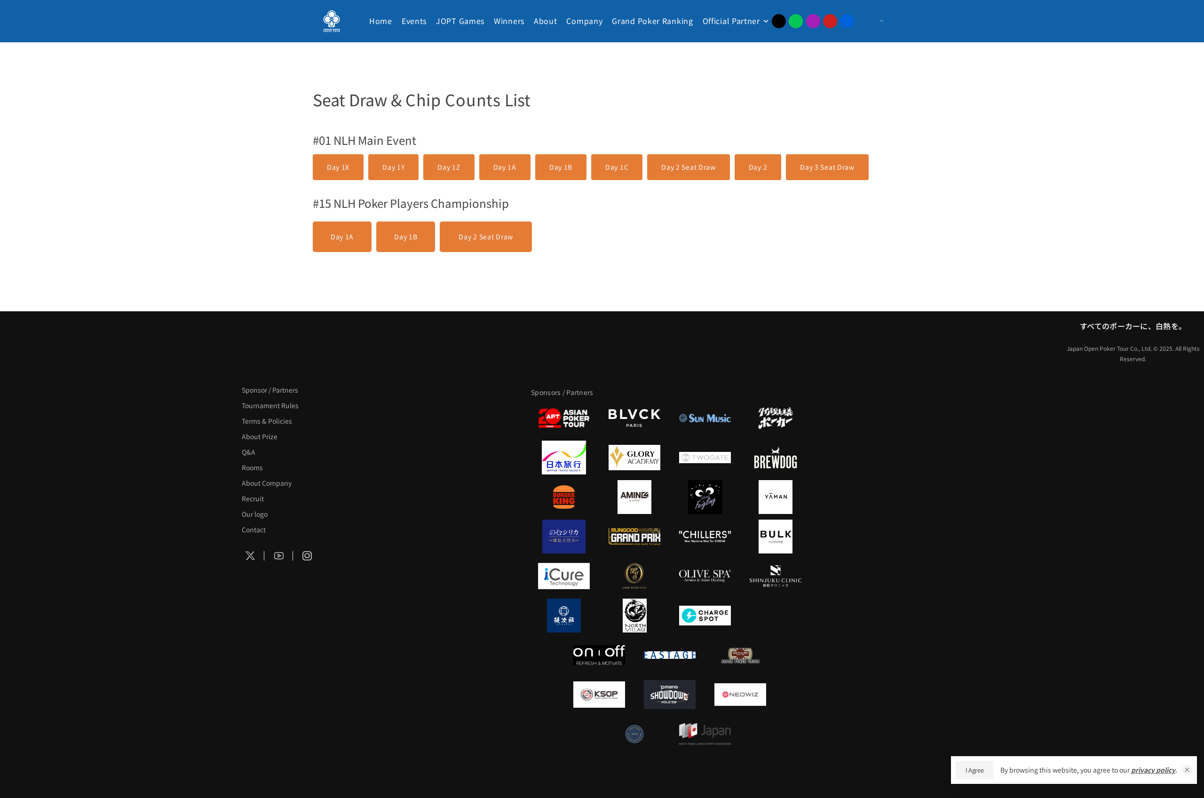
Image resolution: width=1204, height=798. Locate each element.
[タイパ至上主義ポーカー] (775, 418)
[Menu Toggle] (872, 21)
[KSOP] (599, 695)
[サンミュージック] (705, 418)
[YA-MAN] (775, 497)
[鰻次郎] (564, 616)
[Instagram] (813, 21)
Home (380, 20)
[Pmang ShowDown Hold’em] (670, 695)
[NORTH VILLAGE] (634, 616)
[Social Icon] (250, 556)
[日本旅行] (564, 458)
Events (414, 20)
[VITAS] (634, 497)
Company (584, 20)
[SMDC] (775, 616)
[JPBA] (634, 734)
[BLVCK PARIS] (634, 418)
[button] (1187, 770)
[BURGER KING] (564, 497)
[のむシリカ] (564, 537)
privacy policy (1153, 769)
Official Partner (731, 20)
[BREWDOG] (775, 458)
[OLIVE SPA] (705, 576)
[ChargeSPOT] (705, 616)
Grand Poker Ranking (652, 20)
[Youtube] (830, 21)
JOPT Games (460, 20)
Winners (509, 20)
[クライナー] (705, 497)
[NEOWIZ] (740, 695)
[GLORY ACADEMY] (634, 458)
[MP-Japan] (705, 734)
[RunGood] (634, 537)
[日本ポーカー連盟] (740, 655)
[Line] (796, 21)
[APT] (564, 418)
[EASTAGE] (670, 655)
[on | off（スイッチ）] (599, 655)
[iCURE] (564, 576)
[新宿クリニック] (775, 576)
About (545, 20)
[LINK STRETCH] (634, 576)
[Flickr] (847, 21)
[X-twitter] (779, 21)
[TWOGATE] (705, 458)
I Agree (975, 770)
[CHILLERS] (705, 537)
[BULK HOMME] (775, 537)
